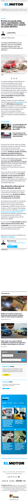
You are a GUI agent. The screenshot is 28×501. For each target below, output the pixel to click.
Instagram (12, 237)
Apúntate (6, 374)
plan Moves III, (20, 102)
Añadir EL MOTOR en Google (9, 37)
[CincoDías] (12, 481)
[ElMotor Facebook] (11, 477)
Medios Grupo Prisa (14, 499)
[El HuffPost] (19, 481)
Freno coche (16, 0)
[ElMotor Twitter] (13, 477)
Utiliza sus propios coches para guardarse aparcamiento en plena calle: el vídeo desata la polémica (12, 315)
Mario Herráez (11, 32)
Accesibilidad (15, 473)
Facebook (4, 237)
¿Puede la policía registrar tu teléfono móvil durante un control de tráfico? (19, 422)
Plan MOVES (22, 249)
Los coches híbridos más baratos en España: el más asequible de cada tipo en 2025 (20, 127)
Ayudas (10, 249)
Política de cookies (9, 473)
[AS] (7, 481)
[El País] (4, 481)
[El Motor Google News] (19, 477)
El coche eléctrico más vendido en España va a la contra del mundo (20, 134)
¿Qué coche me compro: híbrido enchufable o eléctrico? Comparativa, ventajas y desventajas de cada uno (13, 342)
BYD (6, 0)
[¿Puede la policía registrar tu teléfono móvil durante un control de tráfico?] (20, 419)
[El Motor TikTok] (16, 477)
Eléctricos (3, 18)
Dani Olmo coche (23, 0)
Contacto (20, 473)
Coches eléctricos (15, 249)
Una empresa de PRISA (14, 496)
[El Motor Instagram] (15, 477)
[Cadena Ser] (24, 481)
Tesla (12, 0)
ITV (9, 0)
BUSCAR (5, 388)
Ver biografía (11, 246)
